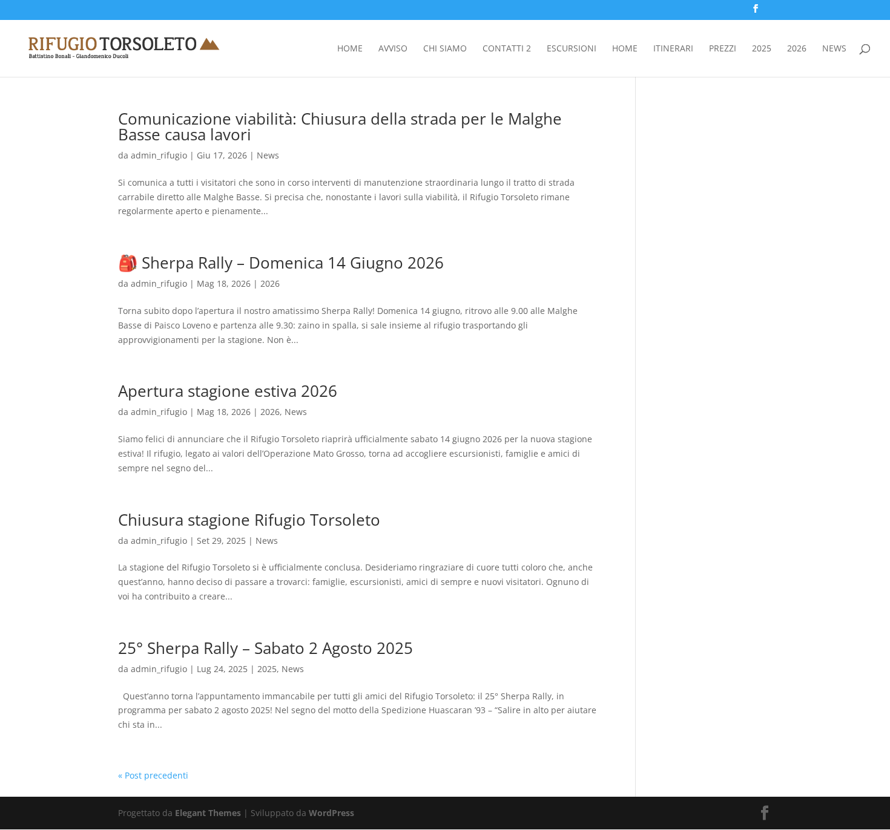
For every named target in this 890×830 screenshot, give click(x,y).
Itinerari (673, 49)
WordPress (331, 813)
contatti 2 (507, 49)
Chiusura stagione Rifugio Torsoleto (249, 520)
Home (350, 49)
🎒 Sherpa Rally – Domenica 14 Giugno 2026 (281, 262)
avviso (392, 49)
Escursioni (571, 49)
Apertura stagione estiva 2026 (227, 391)
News (834, 49)
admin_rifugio (159, 155)
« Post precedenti (153, 775)
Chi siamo (445, 49)
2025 (761, 49)
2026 (796, 49)
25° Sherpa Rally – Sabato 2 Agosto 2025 (265, 648)
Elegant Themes (208, 813)
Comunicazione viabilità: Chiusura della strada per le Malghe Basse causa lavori (340, 126)
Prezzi (722, 49)
